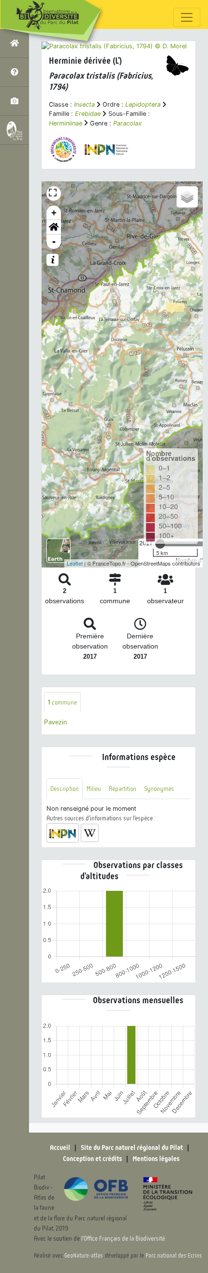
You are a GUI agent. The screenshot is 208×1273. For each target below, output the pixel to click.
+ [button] (54, 213)
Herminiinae (65, 123)
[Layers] (187, 197)
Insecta (84, 104)
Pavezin (55, 722)
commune (62, 702)
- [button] (54, 241)
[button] (53, 227)
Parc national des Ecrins (174, 1255)
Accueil (60, 1147)
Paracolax (127, 123)
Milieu (94, 788)
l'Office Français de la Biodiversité (123, 1238)
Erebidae (88, 113)
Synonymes (159, 788)
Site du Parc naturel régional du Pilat (132, 1147)
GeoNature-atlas (83, 1255)
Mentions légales (156, 1158)
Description (64, 788)
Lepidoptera (143, 104)
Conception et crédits (92, 1158)
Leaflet (75, 563)
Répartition (122, 788)
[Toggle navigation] (186, 17)
